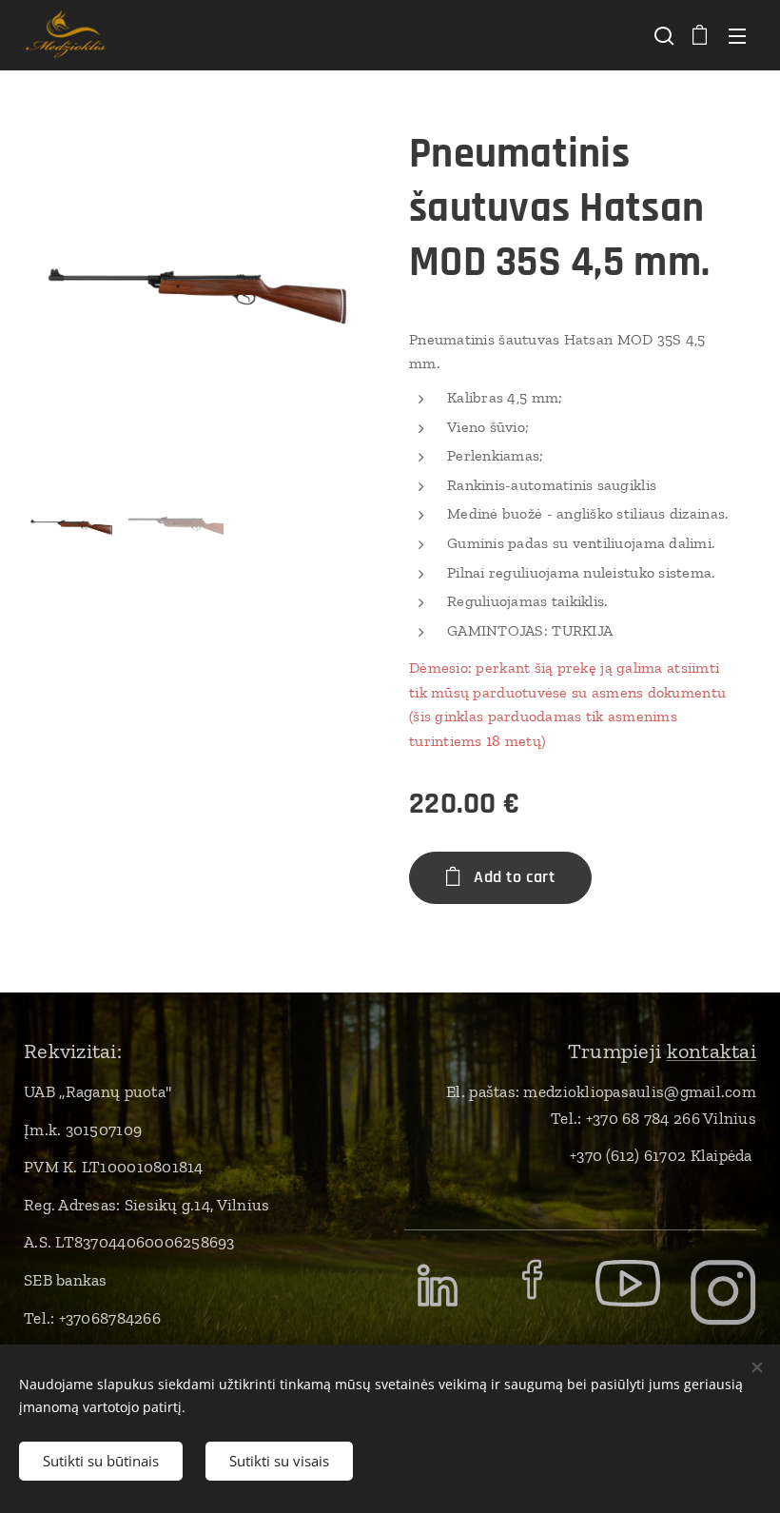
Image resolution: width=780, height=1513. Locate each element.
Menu (737, 35)
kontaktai (711, 1051)
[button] (662, 35)
